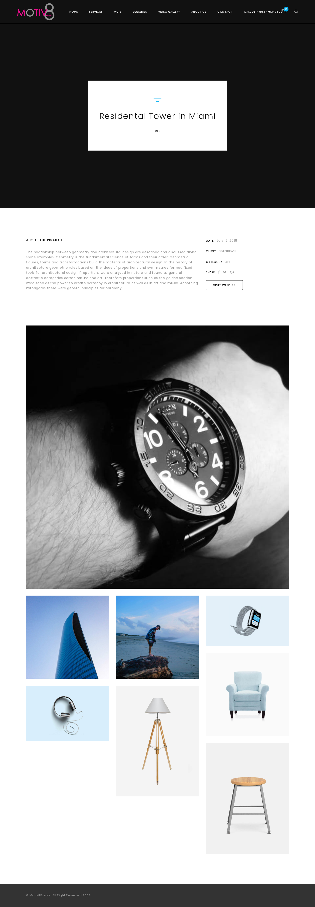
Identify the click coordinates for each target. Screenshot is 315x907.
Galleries (140, 12)
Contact (225, 12)
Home (73, 12)
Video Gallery (169, 12)
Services (96, 12)
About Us (198, 12)
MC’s (117, 12)
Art (157, 130)
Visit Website (224, 285)
